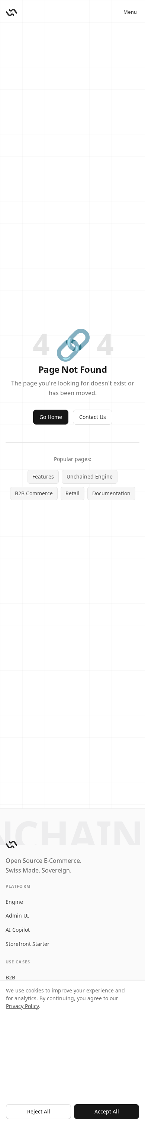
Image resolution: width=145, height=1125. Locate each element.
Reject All (38, 1111)
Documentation (111, 493)
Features (43, 476)
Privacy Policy (22, 1006)
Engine (14, 901)
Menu (130, 12)
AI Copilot (18, 929)
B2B (10, 977)
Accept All (106, 1111)
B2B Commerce (34, 493)
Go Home (50, 416)
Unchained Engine (90, 476)
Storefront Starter (27, 943)
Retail (72, 493)
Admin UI (17, 915)
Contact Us (92, 416)
